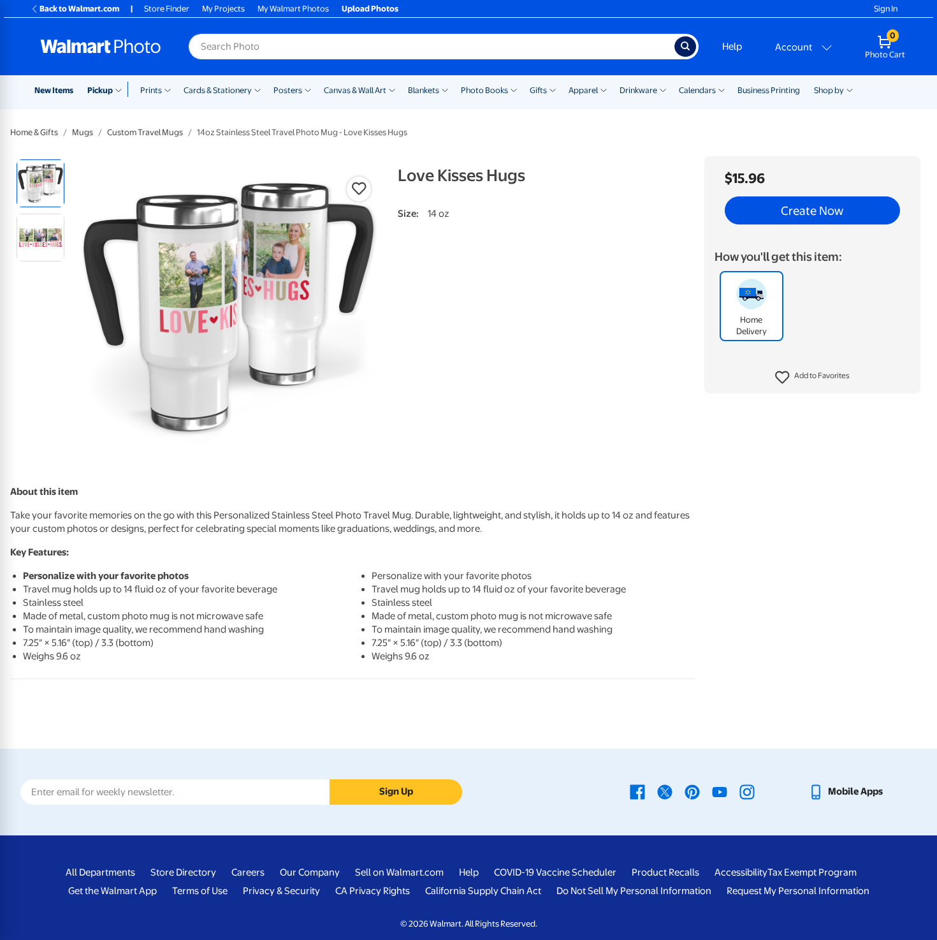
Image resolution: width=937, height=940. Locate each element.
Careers (248, 872)
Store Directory (183, 872)
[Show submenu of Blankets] (445, 89)
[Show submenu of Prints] (167, 89)
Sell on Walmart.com (399, 872)
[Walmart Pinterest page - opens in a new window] (692, 791)
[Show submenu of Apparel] (603, 89)
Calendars (697, 90)
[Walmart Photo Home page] (100, 46)
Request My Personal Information (798, 891)
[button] (812, 377)
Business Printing (768, 90)
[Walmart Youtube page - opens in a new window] (719, 791)
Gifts (538, 90)
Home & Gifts (34, 132)
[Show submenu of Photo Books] (514, 89)
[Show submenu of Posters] (308, 89)
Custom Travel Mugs (145, 132)
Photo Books (484, 90)
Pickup (100, 90)
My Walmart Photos (293, 8)
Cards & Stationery (218, 90)
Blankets (423, 90)
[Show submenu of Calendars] (721, 89)
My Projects (223, 8)
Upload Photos (370, 8)
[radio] (40, 183)
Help (732, 46)
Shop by (829, 90)
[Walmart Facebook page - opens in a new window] (637, 791)
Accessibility (741, 872)
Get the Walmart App (112, 891)
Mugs (82, 132)
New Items (53, 90)
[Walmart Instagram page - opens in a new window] (747, 791)
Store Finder (166, 8)
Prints (151, 90)
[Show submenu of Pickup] (121, 89)
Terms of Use (200, 891)
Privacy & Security (281, 891)
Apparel (583, 90)
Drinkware (638, 90)
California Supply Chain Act (483, 891)
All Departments (100, 872)
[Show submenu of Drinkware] (663, 89)
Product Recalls (665, 872)
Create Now (812, 210)
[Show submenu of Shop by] (849, 89)
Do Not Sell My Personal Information (633, 891)
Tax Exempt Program (812, 872)
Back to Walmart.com (79, 8)
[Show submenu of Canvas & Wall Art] (392, 89)
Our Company (310, 872)
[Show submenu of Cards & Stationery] (257, 89)
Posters (287, 90)
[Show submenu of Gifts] (552, 89)
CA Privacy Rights (372, 891)
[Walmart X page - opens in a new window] (664, 791)
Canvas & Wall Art (355, 90)
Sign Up (396, 791)
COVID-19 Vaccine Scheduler (555, 872)
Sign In (885, 8)
